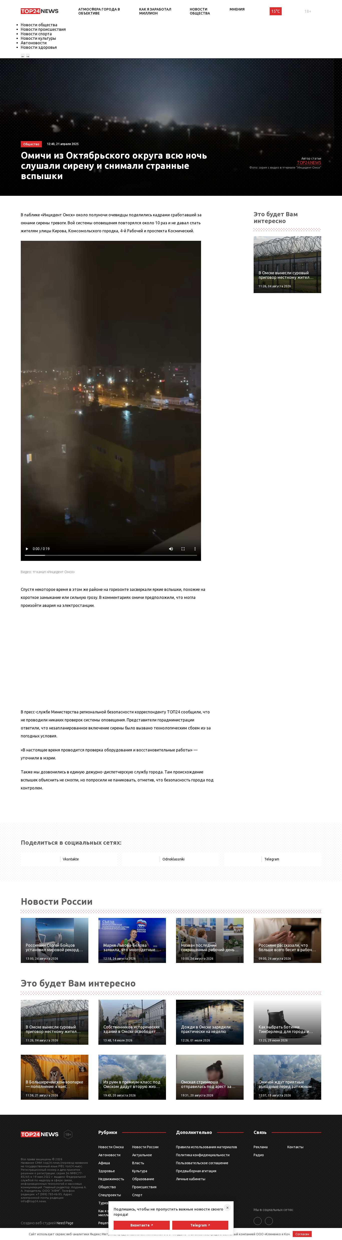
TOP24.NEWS (309, 162)
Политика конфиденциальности (203, 1155)
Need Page (65, 1223)
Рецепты (105, 1223)
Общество (107, 1187)
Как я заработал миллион (155, 11)
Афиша (104, 1163)
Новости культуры (38, 38)
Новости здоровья (39, 47)
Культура (139, 1171)
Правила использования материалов (206, 1147)
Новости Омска (111, 1147)
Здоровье (106, 1171)
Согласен (302, 1234)
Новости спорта (36, 34)
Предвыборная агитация (196, 1171)
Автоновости (34, 43)
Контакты (295, 1147)
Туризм (104, 1203)
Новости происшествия (43, 29)
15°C (275, 11)
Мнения (237, 9)
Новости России (145, 1147)
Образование (143, 1179)
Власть (138, 1163)
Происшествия (144, 1187)
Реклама (261, 1147)
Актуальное (142, 1155)
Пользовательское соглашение (202, 1163)
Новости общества (200, 11)
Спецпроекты (109, 1195)
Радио (259, 1155)
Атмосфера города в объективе (99, 11)
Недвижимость (111, 1179)
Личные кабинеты (190, 1179)
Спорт (137, 1195)
